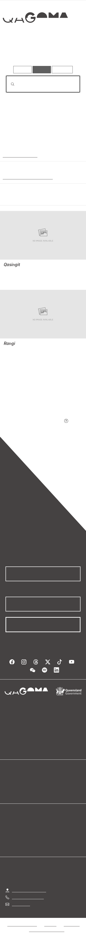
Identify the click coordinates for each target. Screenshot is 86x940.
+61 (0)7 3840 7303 (28, 897)
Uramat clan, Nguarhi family (27, 177)
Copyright (71, 924)
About (50, 785)
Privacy (50, 924)
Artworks (16, 52)
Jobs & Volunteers (22, 924)
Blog (48, 780)
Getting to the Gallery (29, 890)
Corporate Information (46, 930)
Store (10, 791)
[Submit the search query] (9, 84)
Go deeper (68, 52)
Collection (35, 34)
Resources (62, 69)
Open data (14, 780)
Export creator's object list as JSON (34, 421)
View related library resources (30, 395)
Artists (41, 52)
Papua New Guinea (19, 155)
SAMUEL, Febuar (17, 271)
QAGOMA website (20, 785)
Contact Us (20, 904)
